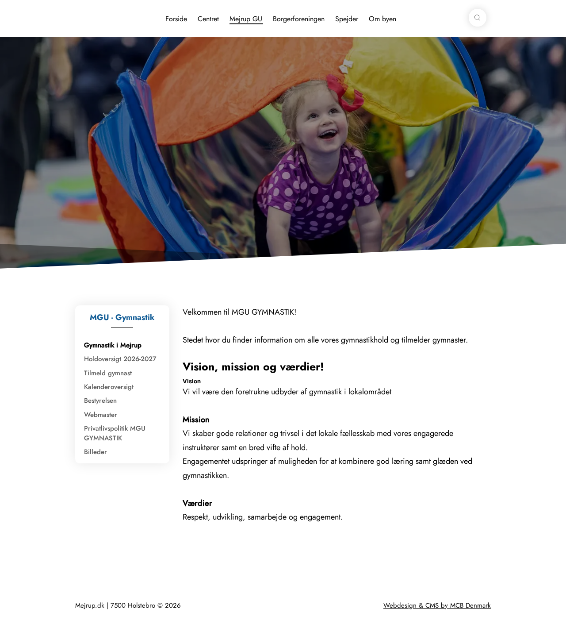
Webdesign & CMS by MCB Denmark (437, 605)
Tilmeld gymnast (108, 373)
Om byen (382, 19)
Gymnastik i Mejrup (113, 345)
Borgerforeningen (299, 19)
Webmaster (100, 415)
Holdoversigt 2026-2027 (120, 359)
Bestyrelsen (100, 400)
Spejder (346, 19)
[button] (477, 18)
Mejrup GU (245, 19)
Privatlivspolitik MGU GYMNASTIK (114, 433)
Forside (176, 19)
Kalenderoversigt (109, 387)
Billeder (95, 452)
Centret (208, 19)
